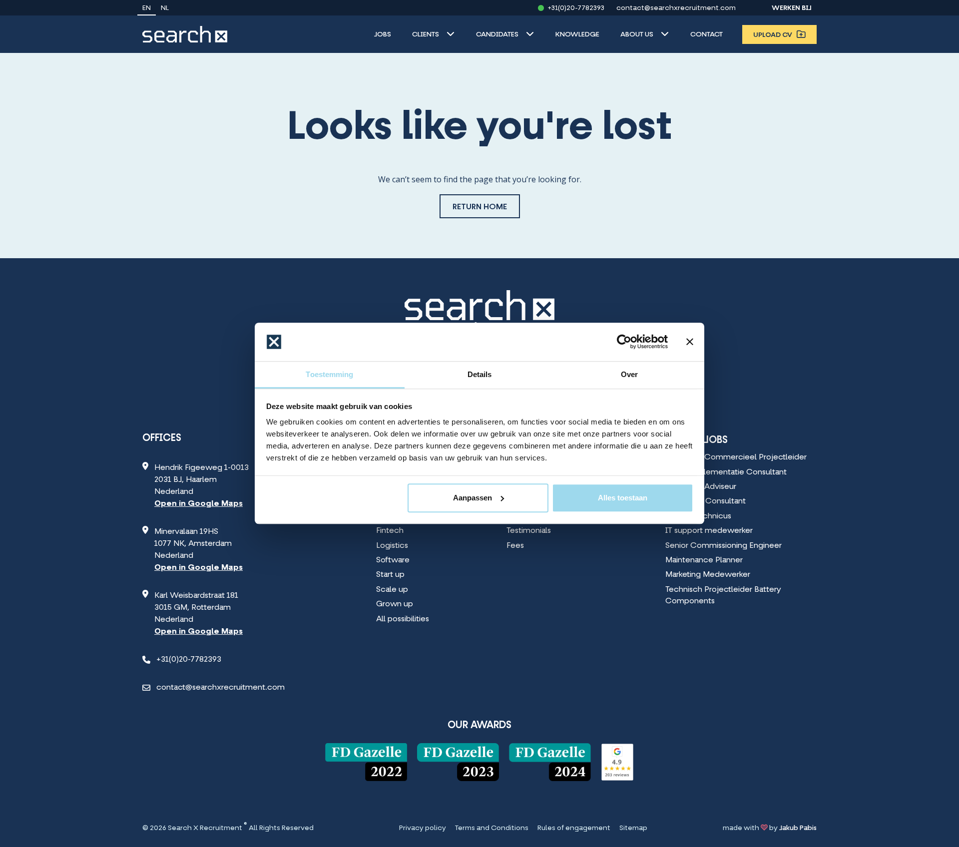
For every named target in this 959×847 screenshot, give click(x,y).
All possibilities (402, 619)
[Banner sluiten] (689, 342)
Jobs (382, 34)
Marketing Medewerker (707, 575)
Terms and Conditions (491, 828)
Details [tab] (480, 374)
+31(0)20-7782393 (576, 8)
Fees (515, 546)
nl (165, 8)
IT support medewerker (709, 531)
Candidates (497, 34)
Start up (390, 575)
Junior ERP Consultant (705, 501)
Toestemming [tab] (329, 374)
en (146, 8)
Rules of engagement (573, 828)
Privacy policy (422, 828)
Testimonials (528, 531)
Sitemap (633, 828)
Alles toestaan (622, 497)
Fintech (390, 531)
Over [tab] (629, 374)
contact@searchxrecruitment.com (676, 8)
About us (636, 34)
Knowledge (577, 34)
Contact (706, 34)
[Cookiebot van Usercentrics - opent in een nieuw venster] (624, 342)
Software (393, 560)
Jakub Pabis (798, 828)
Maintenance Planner (704, 560)
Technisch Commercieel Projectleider (736, 457)
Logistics (392, 546)
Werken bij (792, 8)
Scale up (392, 590)
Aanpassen (472, 497)
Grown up (394, 604)
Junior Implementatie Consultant (726, 472)
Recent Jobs (696, 440)
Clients (425, 34)
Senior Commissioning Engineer (723, 546)
